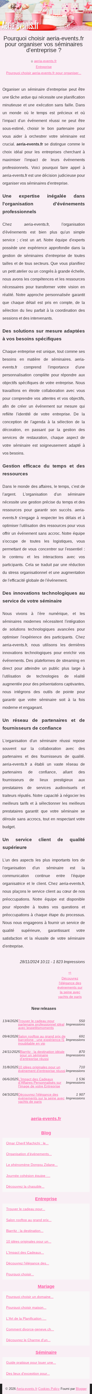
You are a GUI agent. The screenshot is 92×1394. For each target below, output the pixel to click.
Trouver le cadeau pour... (25, 1209)
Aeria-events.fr (26, 1389)
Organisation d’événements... (29, 1154)
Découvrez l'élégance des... (27, 1263)
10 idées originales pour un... (28, 1241)
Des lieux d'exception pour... (28, 1373)
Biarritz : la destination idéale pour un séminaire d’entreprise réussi (42, 1055)
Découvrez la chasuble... (25, 1186)
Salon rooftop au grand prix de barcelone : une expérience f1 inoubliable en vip (42, 1040)
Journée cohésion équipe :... (28, 1176)
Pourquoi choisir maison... (26, 1307)
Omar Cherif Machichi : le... (27, 1143)
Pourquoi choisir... (20, 1274)
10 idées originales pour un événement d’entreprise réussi (41, 1068)
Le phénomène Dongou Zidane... (32, 1165)
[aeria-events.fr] (46, 15)
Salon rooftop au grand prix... (29, 1220)
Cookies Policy (49, 1389)
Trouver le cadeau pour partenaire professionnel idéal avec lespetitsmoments (41, 1024)
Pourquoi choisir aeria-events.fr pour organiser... (43, 73)
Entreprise (44, 67)
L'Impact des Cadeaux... (25, 1252)
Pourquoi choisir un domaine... (29, 1297)
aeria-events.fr (45, 61)
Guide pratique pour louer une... (31, 1362)
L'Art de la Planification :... (26, 1318)
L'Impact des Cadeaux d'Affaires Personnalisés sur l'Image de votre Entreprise (39, 1082)
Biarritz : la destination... (24, 1231)
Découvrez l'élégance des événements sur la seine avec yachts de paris (69, 987)
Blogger (81, 1389)
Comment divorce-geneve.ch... (30, 1329)
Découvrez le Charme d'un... (28, 1340)
